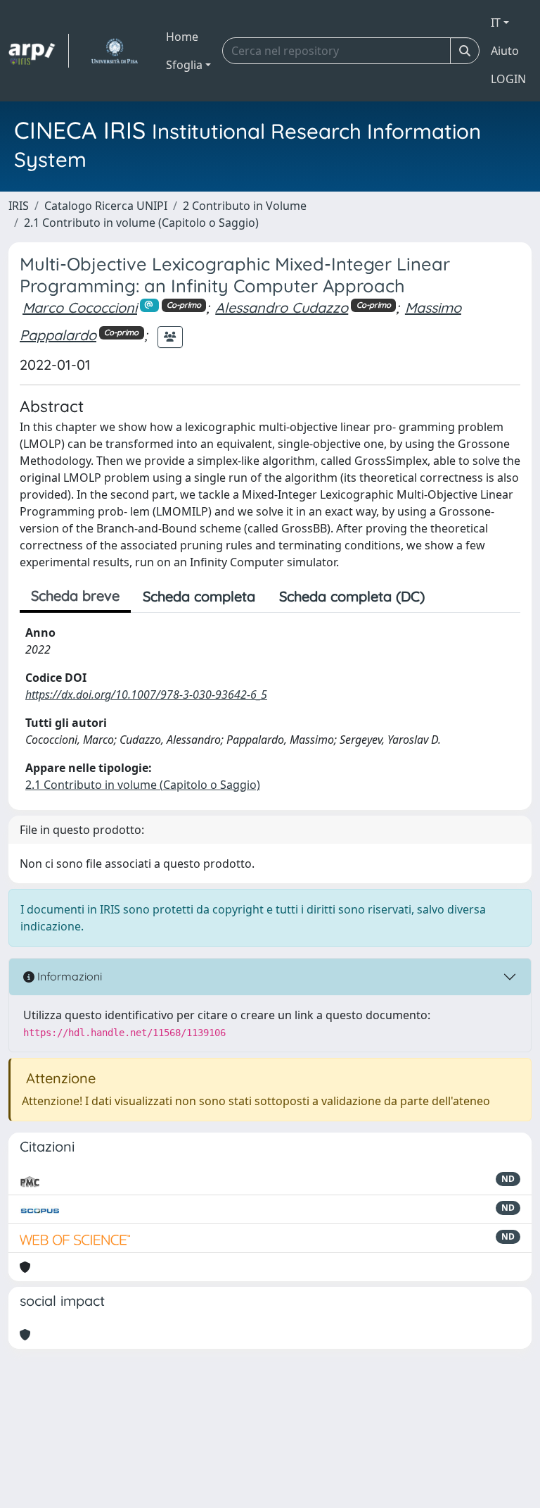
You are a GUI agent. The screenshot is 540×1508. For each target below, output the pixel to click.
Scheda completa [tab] (199, 596)
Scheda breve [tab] (75, 595)
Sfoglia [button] (184, 65)
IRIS (18, 205)
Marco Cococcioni (79, 307)
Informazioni (68, 976)
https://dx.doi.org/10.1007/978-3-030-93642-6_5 (146, 694)
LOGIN (508, 79)
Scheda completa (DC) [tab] (352, 596)
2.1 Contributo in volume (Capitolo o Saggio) (141, 222)
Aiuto (505, 50)
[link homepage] (38, 51)
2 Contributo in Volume (245, 205)
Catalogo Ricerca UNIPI (105, 205)
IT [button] (496, 22)
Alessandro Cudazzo (281, 307)
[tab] (449, 596)
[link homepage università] (114, 51)
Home (182, 36)
